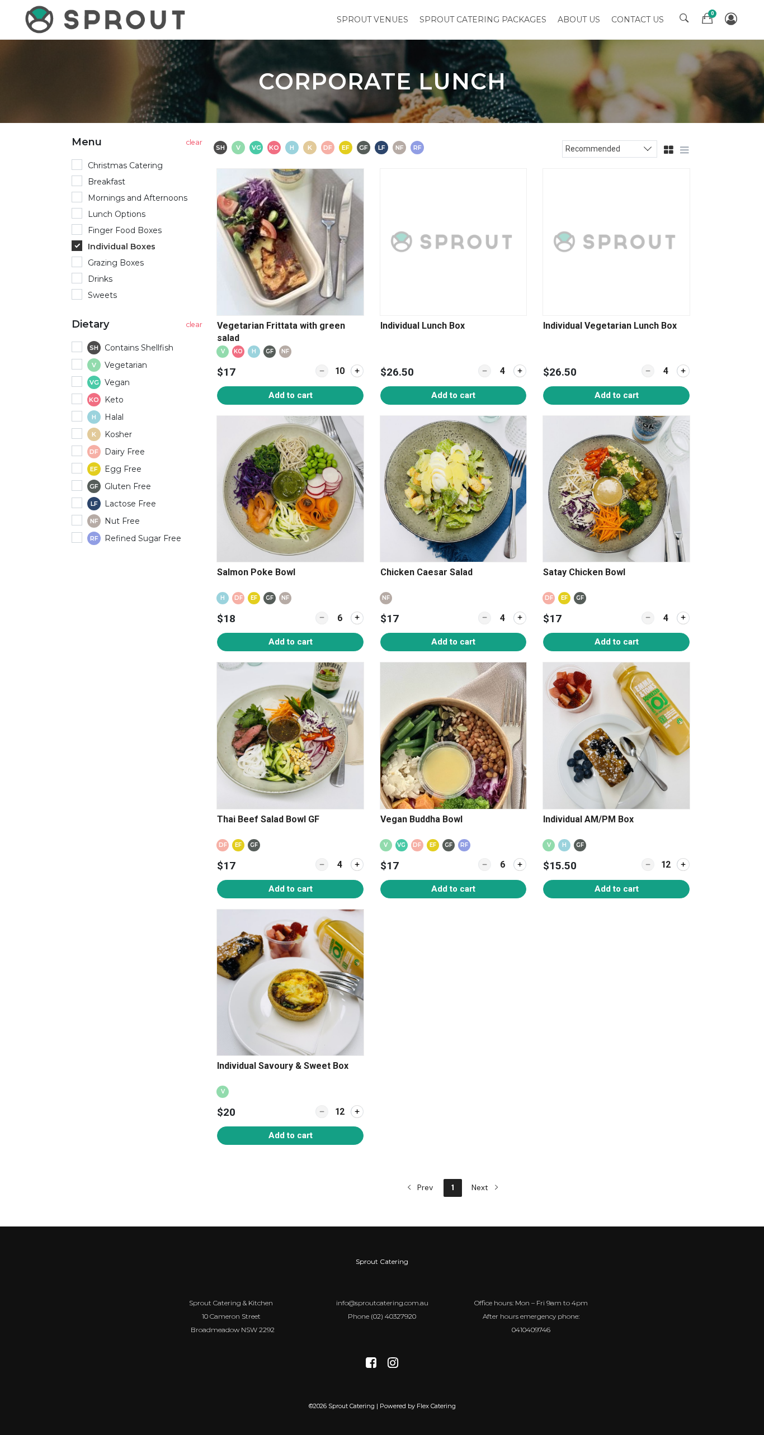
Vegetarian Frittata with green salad (281, 331)
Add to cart (290, 395)
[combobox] (610, 148)
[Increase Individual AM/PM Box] (683, 864)
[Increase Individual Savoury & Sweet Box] (357, 1111)
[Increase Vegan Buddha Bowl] (519, 864)
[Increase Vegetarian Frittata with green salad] (357, 370)
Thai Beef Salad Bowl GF (268, 819)
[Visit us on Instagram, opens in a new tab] (393, 1364)
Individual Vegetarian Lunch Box (610, 325)
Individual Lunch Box (422, 325)
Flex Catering (436, 1406)
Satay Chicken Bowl (585, 572)
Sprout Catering (382, 1261)
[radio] (139, 166)
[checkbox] (139, 349)
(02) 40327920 (393, 1316)
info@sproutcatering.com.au (382, 1303)
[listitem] (290, 287)
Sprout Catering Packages (482, 20)
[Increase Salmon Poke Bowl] (357, 618)
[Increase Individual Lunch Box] (519, 370)
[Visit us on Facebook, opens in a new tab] (371, 1364)
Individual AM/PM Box (588, 819)
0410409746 (531, 1329)
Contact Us (637, 20)
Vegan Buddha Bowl (421, 819)
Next (481, 1187)
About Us (579, 20)
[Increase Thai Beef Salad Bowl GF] (357, 864)
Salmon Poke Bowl (256, 572)
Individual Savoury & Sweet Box (282, 1065)
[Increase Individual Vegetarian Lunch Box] (683, 370)
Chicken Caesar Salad (426, 572)
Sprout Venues (372, 20)
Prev (424, 1187)
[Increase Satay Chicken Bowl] (683, 618)
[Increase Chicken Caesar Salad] (519, 618)
